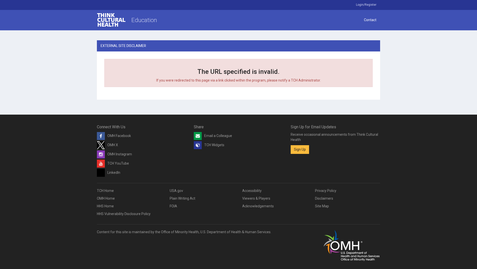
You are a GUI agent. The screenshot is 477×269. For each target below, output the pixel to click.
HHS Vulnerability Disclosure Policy (124, 214)
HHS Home (105, 206)
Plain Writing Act (182, 198)
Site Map (322, 206)
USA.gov (176, 191)
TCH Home (105, 191)
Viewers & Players (256, 198)
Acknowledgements (258, 206)
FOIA (173, 206)
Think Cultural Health (111, 20)
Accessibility (252, 191)
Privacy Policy (325, 191)
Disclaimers (324, 198)
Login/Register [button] (366, 4)
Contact (370, 20)
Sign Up (300, 149)
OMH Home (106, 198)
